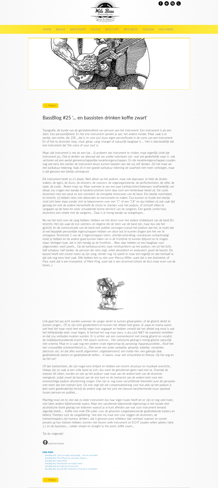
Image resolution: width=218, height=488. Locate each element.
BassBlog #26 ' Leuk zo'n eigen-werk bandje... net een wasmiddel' (71, 455)
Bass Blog (131, 29)
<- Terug (50, 106)
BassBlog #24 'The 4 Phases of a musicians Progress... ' (67, 458)
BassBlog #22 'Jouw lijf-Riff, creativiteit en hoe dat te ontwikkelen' (71, 469)
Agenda (148, 29)
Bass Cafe (112, 29)
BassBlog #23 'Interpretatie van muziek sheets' (64, 463)
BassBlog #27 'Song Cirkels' (56, 461)
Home (47, 29)
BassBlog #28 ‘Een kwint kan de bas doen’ (62, 466)
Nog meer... (167, 29)
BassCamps (78, 29)
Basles (60, 29)
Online (95, 29)
